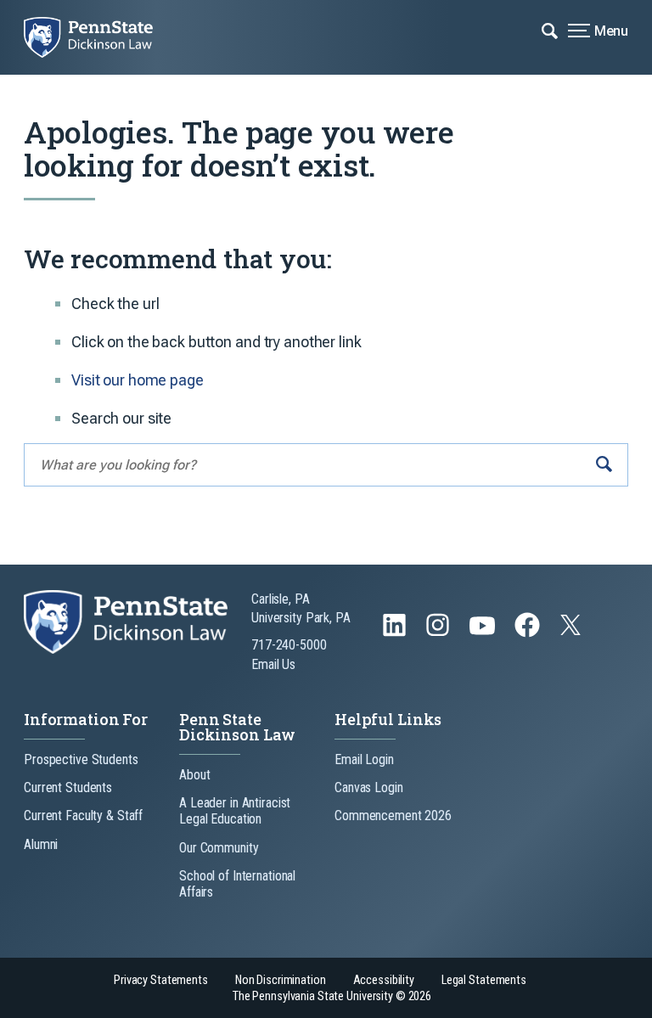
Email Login (364, 759)
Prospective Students (81, 759)
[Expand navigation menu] (550, 29)
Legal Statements (483, 980)
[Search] (604, 464)
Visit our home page (137, 380)
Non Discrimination (280, 980)
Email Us (273, 664)
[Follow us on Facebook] (528, 633)
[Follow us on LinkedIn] (396, 633)
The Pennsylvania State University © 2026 (332, 996)
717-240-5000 (289, 645)
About (194, 775)
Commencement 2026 (393, 815)
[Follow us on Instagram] (439, 633)
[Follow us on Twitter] (572, 630)
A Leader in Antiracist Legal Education (234, 811)
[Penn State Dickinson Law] (100, 37)
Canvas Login (368, 787)
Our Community (218, 848)
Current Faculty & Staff (83, 815)
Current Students (68, 787)
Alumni (41, 844)
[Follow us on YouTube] (483, 633)
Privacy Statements (161, 980)
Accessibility (383, 980)
